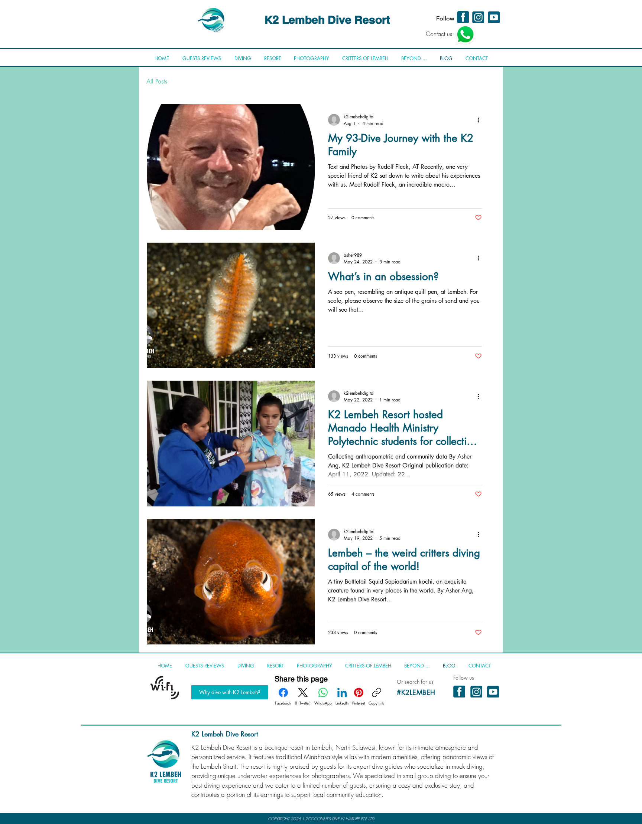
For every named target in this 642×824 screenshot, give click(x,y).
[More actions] (480, 119)
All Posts (156, 81)
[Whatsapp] (465, 34)
